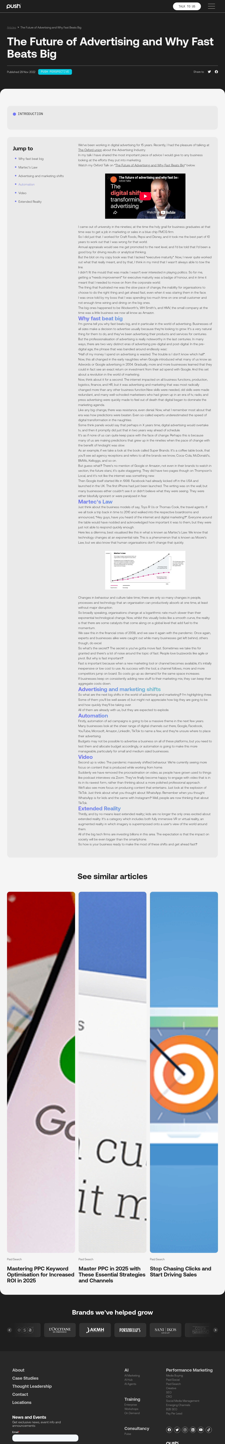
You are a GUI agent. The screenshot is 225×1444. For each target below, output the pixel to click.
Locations (21, 1402)
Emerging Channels (178, 1405)
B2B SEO (171, 1409)
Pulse (127, 1433)
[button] (9, 1330)
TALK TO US (187, 6)
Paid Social (173, 1379)
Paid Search (173, 1383)
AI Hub (128, 1379)
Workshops (131, 1408)
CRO (169, 1396)
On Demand (132, 1413)
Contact (20, 1394)
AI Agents (130, 1383)
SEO (169, 1392)
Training (132, 1399)
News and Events (29, 1417)
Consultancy (136, 1428)
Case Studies (25, 1378)
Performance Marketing (189, 1370)
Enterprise (130, 1404)
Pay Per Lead (174, 1413)
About (18, 1370)
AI (126, 1370)
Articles (11, 27)
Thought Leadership (32, 1386)
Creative (171, 1388)
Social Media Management (182, 1400)
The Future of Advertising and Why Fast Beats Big (150, 165)
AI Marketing (132, 1375)
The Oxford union (90, 150)
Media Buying (174, 1375)
